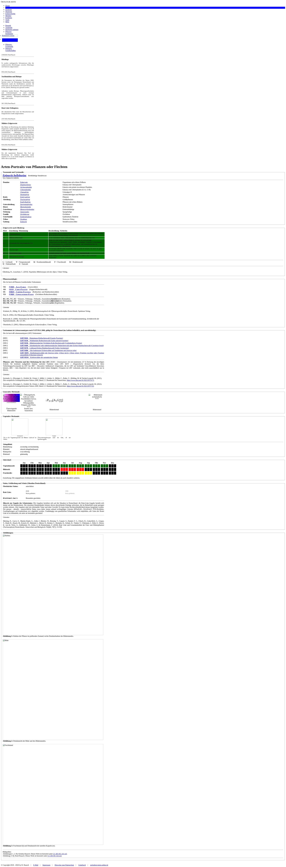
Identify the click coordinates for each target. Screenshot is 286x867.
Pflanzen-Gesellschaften (10, 50)
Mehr (7, 22)
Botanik (8, 8)
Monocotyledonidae (27, 209)
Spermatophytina (26, 204)
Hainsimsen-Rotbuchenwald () (41, 338)
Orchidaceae (24, 214)
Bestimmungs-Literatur (8, 35)
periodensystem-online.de (99, 865)
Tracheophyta (25, 199)
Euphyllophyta (25, 202)
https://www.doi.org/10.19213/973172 (80, 380)
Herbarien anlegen (11, 30)
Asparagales (24, 212)
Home (7, 6)
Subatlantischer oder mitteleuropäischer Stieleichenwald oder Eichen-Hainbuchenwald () (62, 345)
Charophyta (24, 192)
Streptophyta (24, 195)
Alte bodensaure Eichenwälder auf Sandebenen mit (48, 350)
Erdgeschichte (10, 14)
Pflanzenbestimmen (9, 33)
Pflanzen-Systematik (9, 45)
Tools (7, 20)
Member (8, 16)
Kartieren (8, 18)
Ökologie (8, 12)
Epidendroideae (25, 217)
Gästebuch (82, 865)
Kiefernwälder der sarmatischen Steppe (39, 357)
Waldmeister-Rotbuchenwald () (44, 341)
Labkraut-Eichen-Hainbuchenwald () (44, 348)
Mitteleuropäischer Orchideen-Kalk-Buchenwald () (51, 343)
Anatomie (8, 28)
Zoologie (8, 10)
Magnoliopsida (25, 207)
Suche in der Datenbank (5, 40)
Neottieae (23, 219)
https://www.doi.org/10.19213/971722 (80, 386)
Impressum (46, 865)
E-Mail (35, 865)
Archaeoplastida (26, 187)
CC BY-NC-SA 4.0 (60, 854)
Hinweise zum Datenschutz (64, 865)
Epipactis (23, 222)
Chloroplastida (25, 190)
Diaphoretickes (25, 185)
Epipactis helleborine (14, 175)
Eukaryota (24, 182)
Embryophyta (25, 197)
